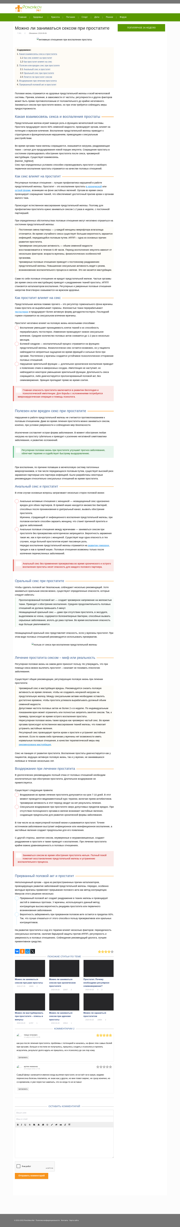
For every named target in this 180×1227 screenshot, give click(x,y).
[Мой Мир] (27, 951)
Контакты (64, 1220)
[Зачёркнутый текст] (30, 1124)
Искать (161, 17)
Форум (123, 17)
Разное (109, 17)
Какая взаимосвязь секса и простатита (38, 54)
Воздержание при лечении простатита (38, 81)
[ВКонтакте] (17, 951)
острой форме (23, 190)
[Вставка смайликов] (47, 1124)
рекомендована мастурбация (35, 744)
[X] (32, 951)
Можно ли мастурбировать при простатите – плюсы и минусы (29, 1016)
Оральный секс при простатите (39, 73)
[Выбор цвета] (52, 1124)
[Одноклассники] (22, 951)
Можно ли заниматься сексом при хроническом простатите (62, 982)
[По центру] (38, 1124)
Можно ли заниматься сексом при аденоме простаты (60, 1016)
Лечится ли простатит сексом (38, 77)
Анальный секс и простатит (37, 69)
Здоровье (38, 17)
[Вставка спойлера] (69, 1124)
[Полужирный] (18, 1124)
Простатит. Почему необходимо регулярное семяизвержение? (96, 982)
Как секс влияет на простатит (38, 58)
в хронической (94, 186)
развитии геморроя (98, 545)
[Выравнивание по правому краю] (43, 1124)
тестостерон (21, 312)
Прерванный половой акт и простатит (37, 84)
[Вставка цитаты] (61, 1124)
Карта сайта (74, 1220)
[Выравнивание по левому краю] (34, 1124)
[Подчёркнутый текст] (25, 1124)
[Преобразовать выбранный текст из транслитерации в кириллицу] (65, 1124)
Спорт (85, 17)
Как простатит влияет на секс (38, 62)
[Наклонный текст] (21, 1124)
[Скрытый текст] (56, 1124)
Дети (96, 17)
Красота (55, 17)
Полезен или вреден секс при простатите (39, 65)
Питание (70, 17)
